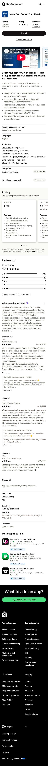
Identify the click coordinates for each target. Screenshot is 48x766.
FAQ (4, 500)
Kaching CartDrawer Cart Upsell (22, 554)
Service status (31, 714)
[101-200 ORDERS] (24, 245)
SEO (26, 653)
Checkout (6, 147)
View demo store (24, 39)
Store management (10, 660)
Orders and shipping (11, 644)
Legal (27, 709)
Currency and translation (30, 663)
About (27, 681)
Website (5, 512)
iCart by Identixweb (10, 509)
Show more (6, 373)
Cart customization (10, 172)
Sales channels (8, 630)
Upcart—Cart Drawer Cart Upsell (22, 539)
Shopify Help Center (11, 681)
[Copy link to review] (12, 337)
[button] (24, 544)
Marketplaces (31, 634)
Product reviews (32, 639)
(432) (26, 24)
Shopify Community (10, 691)
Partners (28, 700)
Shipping (29, 658)
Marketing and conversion (8, 654)
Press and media (32, 695)
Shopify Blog (7, 700)
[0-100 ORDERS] (23, 245)
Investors (29, 691)
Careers (28, 686)
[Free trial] (21, 245)
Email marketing (32, 648)
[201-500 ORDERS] (26, 245)
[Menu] (44, 4)
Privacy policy (8, 496)
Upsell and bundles (33, 644)
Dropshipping (31, 630)
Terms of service (9, 740)
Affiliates (29, 705)
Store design (7, 648)
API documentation (10, 686)
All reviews (24, 295)
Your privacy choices (11, 758)
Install (24, 33)
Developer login (9, 734)
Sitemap (5, 752)
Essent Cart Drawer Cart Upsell (22, 569)
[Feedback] (44, 303)
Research (6, 705)
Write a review (9, 295)
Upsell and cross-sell (11, 180)
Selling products (9, 639)
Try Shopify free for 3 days (24, 600)
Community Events (10, 695)
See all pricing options (35, 251)
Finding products (9, 634)
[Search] (40, 4)
